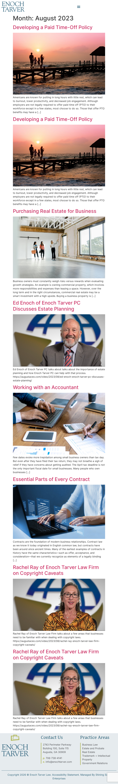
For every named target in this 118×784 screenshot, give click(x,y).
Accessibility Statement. (66, 774)
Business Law (90, 744)
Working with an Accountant (46, 387)
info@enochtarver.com (59, 761)
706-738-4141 (54, 758)
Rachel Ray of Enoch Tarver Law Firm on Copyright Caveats (56, 570)
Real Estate (88, 752)
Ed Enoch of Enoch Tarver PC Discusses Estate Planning (47, 306)
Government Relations (95, 763)
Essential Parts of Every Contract (51, 479)
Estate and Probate (93, 748)
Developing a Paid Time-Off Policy (52, 27)
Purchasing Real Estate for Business (54, 211)
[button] (78, 6)
